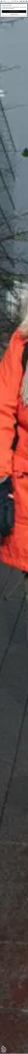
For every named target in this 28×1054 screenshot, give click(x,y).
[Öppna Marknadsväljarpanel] (26, 1)
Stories (9, 1)
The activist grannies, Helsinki (15, 1)
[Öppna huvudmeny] (1, 1)
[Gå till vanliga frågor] (21, 1)
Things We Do (4, 1)
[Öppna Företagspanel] (23, 1)
